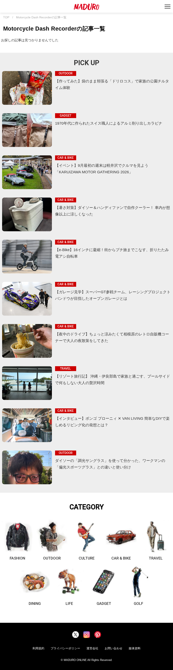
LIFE (69, 603)
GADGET (104, 603)
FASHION (17, 558)
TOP (6, 17)
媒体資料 (135, 648)
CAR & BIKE (121, 558)
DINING (35, 603)
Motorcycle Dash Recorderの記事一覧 (41, 17)
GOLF (138, 603)
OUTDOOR (52, 558)
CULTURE (87, 558)
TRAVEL (156, 558)
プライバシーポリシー (65, 648)
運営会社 (92, 648)
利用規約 (38, 648)
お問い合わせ (113, 648)
